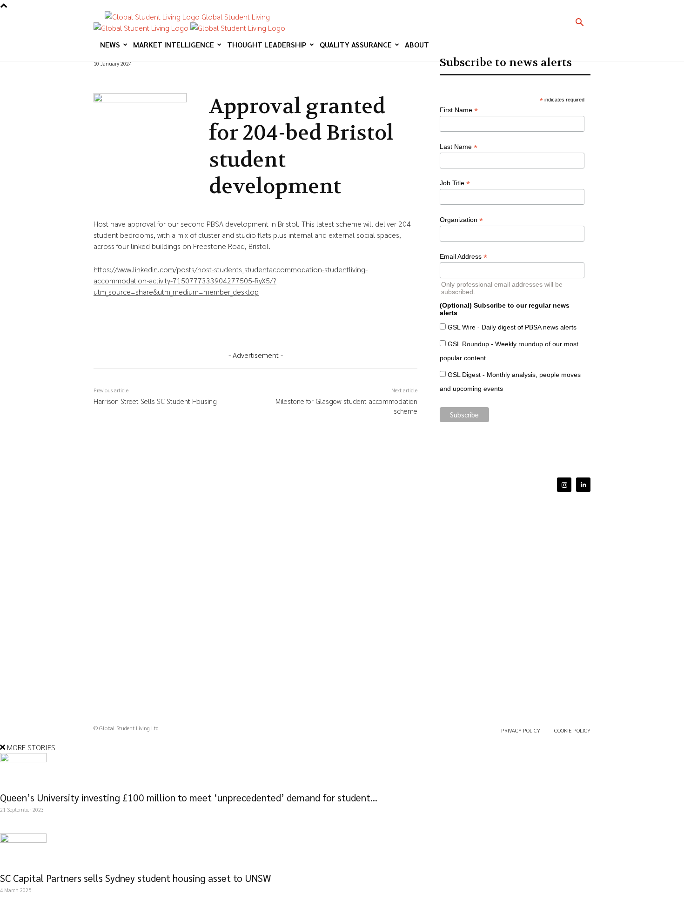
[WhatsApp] (201, 326)
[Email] (223, 326)
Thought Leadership (267, 44)
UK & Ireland (128, 82)
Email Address (463, 256)
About (417, 44)
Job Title (455, 183)
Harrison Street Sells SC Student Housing (155, 401)
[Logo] (142, 28)
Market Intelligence (173, 44)
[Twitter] (180, 326)
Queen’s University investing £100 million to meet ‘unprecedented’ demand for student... (188, 797)
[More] (245, 326)
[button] (579, 23)
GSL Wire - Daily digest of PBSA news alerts (512, 327)
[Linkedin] (158, 326)
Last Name (458, 146)
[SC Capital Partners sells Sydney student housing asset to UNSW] (342, 849)
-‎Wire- (102, 82)
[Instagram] (564, 484)
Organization (461, 219)
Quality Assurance (356, 44)
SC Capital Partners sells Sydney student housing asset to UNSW (135, 878)
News (110, 44)
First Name (459, 110)
